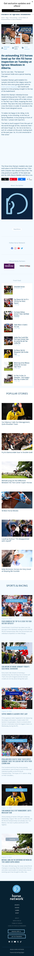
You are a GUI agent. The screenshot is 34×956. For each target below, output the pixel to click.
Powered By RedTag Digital (17, 952)
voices (17, 907)
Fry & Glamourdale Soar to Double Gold (17, 452)
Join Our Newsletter (17, 936)
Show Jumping (13, 17)
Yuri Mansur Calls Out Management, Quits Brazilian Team (21, 352)
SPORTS (17, 905)
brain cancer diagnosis (9, 87)
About (17, 918)
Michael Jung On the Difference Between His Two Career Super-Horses (21, 365)
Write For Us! (17, 920)
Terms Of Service (17, 923)
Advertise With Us (16, 931)
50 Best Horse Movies (10, 511)
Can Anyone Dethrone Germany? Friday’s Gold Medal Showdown (21, 314)
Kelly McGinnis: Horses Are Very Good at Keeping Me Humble (16, 570)
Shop (17, 913)
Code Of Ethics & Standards (17, 926)
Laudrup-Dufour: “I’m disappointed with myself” (15, 540)
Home (3, 17)
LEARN (17, 910)
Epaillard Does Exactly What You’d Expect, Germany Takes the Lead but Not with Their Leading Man (21, 340)
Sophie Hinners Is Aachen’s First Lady (20, 326)
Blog (7, 17)
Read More (17, 229)
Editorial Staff (6, 48)
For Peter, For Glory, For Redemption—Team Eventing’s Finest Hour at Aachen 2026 (21, 377)
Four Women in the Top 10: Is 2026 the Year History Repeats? (21, 301)
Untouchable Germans (19, 287)
